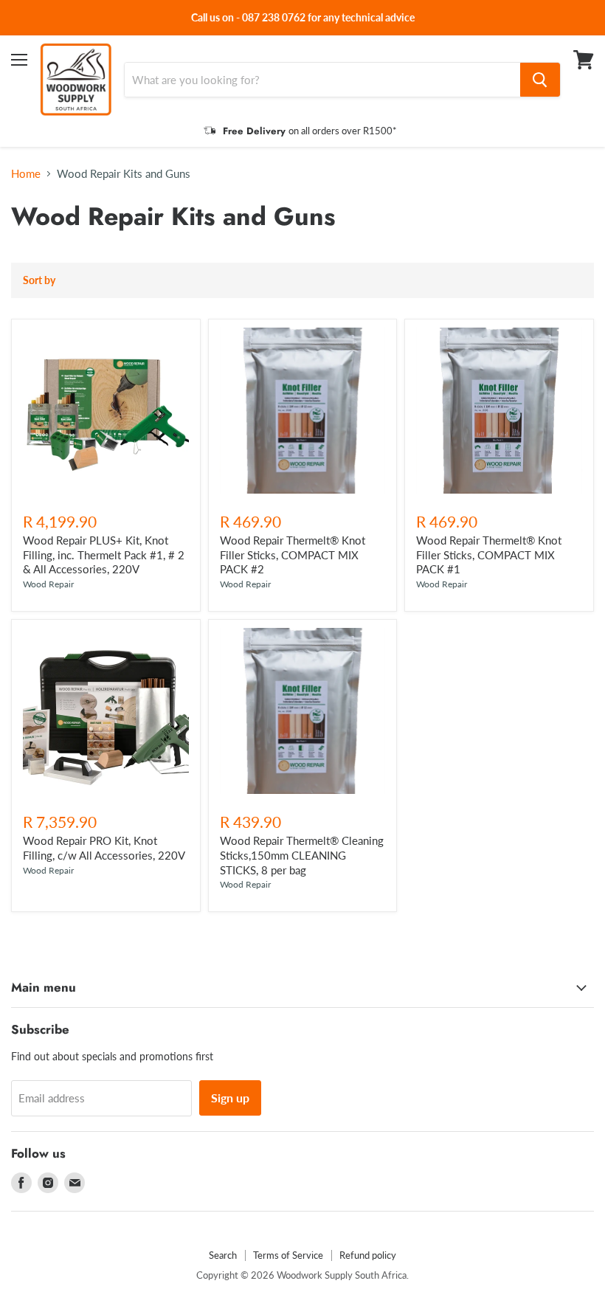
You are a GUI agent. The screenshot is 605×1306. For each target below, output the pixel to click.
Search (223, 1255)
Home (26, 173)
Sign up (230, 1098)
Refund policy (367, 1255)
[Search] (540, 80)
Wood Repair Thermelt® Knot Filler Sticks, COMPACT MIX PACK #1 (488, 554)
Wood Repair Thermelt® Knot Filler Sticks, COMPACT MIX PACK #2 (292, 554)
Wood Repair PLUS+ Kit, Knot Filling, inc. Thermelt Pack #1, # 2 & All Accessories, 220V (103, 554)
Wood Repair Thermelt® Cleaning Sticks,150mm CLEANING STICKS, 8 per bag (302, 855)
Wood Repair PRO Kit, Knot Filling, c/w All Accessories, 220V (104, 848)
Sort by (39, 280)
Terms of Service (288, 1255)
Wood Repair (48, 584)
